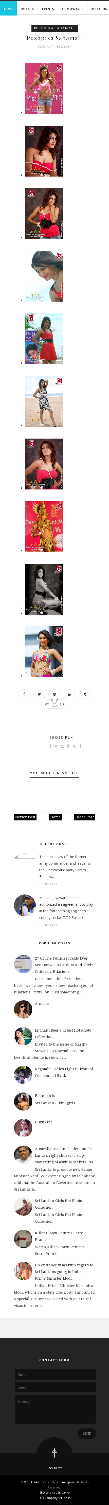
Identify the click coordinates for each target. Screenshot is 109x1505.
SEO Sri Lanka (30, 1482)
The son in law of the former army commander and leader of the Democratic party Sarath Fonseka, (65, 866)
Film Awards (72, 9)
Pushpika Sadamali (54, 28)
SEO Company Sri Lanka (54, 1498)
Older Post (85, 817)
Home (8, 9)
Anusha (42, 1003)
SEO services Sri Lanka (55, 1492)
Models (27, 9)
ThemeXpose (66, 1482)
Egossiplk (61, 737)
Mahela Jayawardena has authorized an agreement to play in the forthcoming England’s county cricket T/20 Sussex (66, 907)
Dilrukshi (43, 1122)
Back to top (54, 1468)
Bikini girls (45, 1095)
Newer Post (25, 817)
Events (48, 9)
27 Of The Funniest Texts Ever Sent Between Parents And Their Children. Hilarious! (64, 965)
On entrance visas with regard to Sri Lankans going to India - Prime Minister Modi (64, 1272)
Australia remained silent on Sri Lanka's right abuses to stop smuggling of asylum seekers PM (64, 1155)
